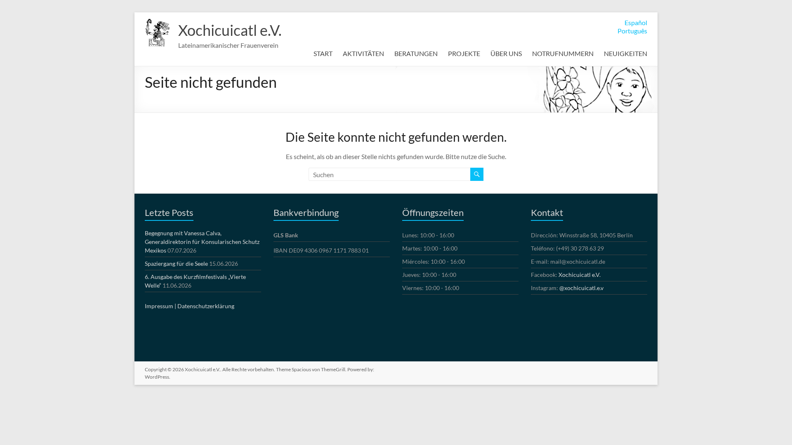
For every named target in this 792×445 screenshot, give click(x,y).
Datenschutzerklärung (205, 305)
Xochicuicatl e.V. (230, 30)
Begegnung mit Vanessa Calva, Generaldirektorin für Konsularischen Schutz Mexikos (202, 242)
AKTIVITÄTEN (363, 53)
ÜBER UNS (506, 53)
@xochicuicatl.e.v (581, 287)
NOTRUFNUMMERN (563, 53)
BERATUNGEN (416, 53)
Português (632, 31)
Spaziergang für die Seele (176, 263)
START (323, 53)
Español (636, 22)
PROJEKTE (464, 53)
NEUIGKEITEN (625, 53)
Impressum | (160, 305)
